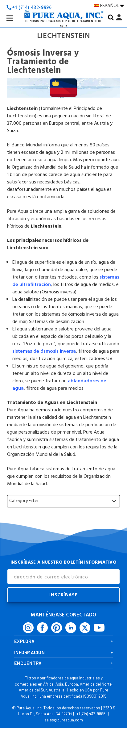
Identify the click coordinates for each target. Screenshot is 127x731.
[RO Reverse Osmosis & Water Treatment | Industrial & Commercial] (63, 5)
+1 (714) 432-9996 (90, 713)
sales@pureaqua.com (63, 719)
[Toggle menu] (14, 22)
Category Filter (63, 501)
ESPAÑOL (110, 5)
